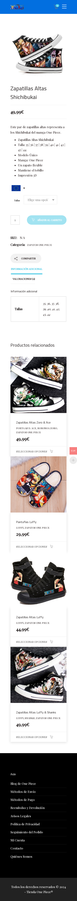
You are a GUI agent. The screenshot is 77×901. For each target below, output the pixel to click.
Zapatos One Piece (39, 244)
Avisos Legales (20, 816)
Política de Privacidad (25, 824)
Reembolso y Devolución (27, 808)
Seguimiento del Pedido (26, 832)
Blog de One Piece (23, 784)
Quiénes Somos (21, 856)
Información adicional (26, 268)
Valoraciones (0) (24, 278)
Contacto (16, 848)
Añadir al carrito (49, 220)
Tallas (17, 200)
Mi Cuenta (17, 840)
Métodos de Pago (22, 800)
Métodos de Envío (23, 792)
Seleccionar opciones (31, 451)
